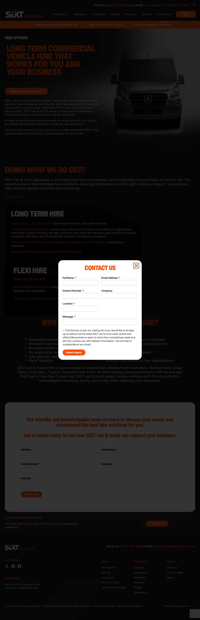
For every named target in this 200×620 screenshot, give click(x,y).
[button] (136, 265)
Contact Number (72, 290)
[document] (100, 310)
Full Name (69, 278)
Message (68, 316)
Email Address (109, 278)
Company (106, 290)
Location (68, 303)
